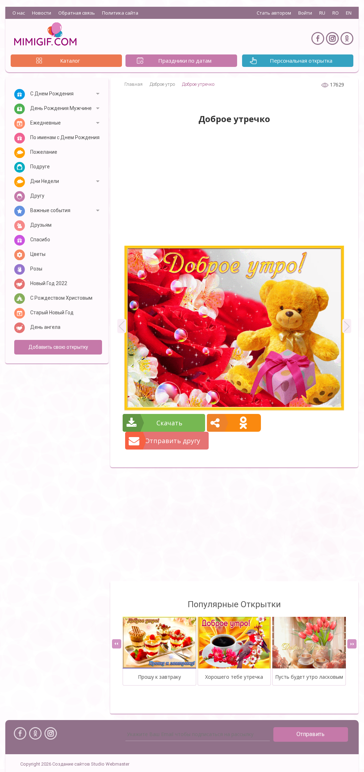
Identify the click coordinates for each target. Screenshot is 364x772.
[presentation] (116, 643)
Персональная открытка (301, 60)
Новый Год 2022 (48, 283)
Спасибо (40, 239)
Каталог (70, 60)
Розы (36, 269)
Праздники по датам (185, 60)
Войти (305, 13)
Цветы (38, 254)
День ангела (45, 327)
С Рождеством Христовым (61, 298)
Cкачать (169, 423)
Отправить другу (172, 440)
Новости (41, 13)
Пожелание (43, 152)
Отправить (310, 734)
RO (335, 13)
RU (322, 13)
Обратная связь (76, 13)
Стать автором (274, 13)
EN (349, 13)
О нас (18, 13)
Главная (133, 84)
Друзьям (41, 225)
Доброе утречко (198, 84)
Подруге (40, 166)
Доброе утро (162, 84)
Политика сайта (120, 13)
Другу (37, 196)
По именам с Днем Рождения (65, 137)
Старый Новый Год (52, 312)
